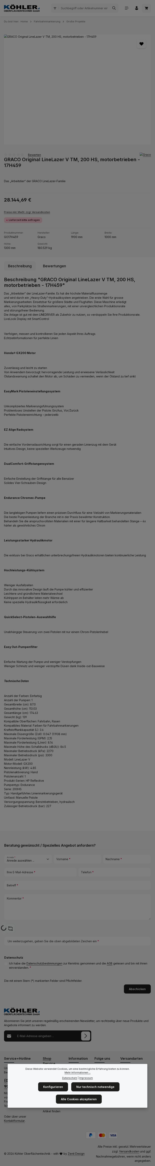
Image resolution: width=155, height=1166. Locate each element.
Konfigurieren (53, 1087)
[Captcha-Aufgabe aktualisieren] (10, 928)
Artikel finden (51, 1111)
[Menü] (126, 8)
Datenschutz (69, 1077)
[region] (77, 89)
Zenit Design (76, 1153)
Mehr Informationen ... (78, 1072)
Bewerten (34, 154)
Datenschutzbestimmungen (44, 963)
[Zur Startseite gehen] (22, 8)
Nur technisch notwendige (95, 1087)
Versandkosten (129, 1151)
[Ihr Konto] (136, 8)
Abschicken (137, 989)
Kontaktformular (14, 1120)
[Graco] (145, 155)
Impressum (86, 1077)
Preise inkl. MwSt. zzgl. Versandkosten (27, 212)
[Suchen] (114, 8)
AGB (109, 963)
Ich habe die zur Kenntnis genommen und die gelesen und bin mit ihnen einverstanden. (78, 965)
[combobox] (84, 8)
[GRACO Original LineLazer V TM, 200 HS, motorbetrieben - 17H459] (77, 89)
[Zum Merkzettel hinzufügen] (141, 43)
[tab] (20, 266)
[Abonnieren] (85, 1036)
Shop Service (49, 1061)
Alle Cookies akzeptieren (79, 1099)
